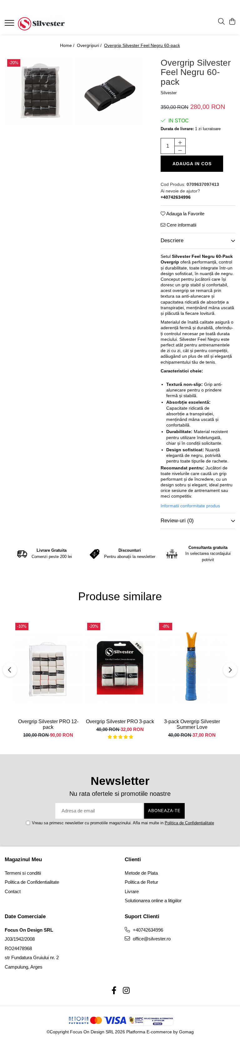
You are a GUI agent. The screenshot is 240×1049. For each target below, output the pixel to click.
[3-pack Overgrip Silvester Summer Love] (192, 668)
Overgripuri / (90, 45)
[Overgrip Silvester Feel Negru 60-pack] (39, 91)
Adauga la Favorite (184, 213)
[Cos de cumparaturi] (232, 22)
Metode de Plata (141, 873)
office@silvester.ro (151, 938)
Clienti (133, 859)
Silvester (169, 92)
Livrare (132, 891)
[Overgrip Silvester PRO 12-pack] (48, 668)
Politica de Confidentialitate (189, 823)
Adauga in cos (192, 163)
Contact (13, 891)
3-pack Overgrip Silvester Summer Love (192, 724)
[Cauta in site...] (221, 22)
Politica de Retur (141, 882)
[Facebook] (113, 990)
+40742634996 (147, 930)
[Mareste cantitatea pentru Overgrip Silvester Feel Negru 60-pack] (180, 142)
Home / (68, 45)
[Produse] (10, 24)
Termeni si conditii (23, 873)
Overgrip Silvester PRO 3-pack (120, 721)
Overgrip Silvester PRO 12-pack (48, 724)
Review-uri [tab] (177, 521)
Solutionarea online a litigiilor (153, 900)
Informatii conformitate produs (190, 505)
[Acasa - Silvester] (42, 23)
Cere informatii (180, 225)
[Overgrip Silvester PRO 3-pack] (120, 668)
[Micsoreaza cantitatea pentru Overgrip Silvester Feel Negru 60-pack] (180, 150)
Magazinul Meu (23, 859)
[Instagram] (126, 990)
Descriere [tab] (172, 240)
